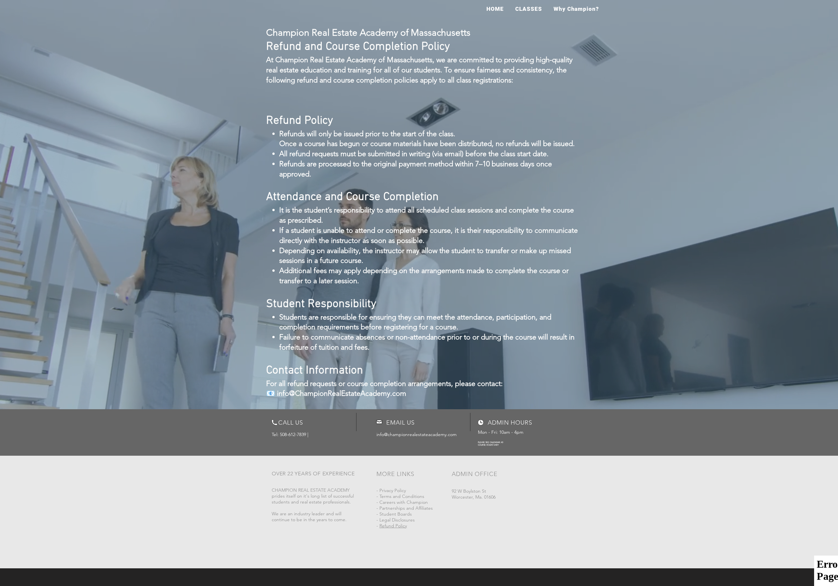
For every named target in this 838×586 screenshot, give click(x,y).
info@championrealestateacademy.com (416, 434)
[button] (528, 8)
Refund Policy (393, 526)
